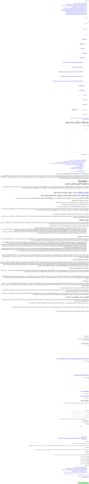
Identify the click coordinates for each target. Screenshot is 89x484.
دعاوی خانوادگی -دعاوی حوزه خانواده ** (76, 167)
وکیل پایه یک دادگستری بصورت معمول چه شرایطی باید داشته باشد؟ (74, 161)
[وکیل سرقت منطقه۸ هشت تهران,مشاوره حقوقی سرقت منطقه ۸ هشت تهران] (83, 356)
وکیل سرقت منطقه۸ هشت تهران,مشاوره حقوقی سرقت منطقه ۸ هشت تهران (73, 358)
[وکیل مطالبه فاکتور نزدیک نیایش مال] (79, 372)
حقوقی (37, 175)
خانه (86, 34)
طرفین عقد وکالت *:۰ (81, 165)
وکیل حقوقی (82, 48)
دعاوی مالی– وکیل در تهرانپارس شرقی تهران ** (75, 168)
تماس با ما (85, 99)
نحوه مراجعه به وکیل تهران (78, 166)
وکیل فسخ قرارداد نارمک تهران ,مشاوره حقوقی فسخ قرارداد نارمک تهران (74, 9)
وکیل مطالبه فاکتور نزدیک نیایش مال (81, 375)
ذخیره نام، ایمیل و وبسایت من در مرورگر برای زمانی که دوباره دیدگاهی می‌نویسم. (73, 418)
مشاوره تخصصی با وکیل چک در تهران (80, 3)
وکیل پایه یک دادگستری (83, 192)
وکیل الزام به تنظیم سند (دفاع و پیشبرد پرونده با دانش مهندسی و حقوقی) (70, 71)
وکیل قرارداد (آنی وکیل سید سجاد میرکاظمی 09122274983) (72, 62)
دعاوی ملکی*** (80, 170)
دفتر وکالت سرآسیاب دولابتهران (83, 338)
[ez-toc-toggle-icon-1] (68, 157)
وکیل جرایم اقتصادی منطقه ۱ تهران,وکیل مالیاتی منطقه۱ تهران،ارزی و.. (74, 10)
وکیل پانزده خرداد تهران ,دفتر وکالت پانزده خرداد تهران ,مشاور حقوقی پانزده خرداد (72, 438)
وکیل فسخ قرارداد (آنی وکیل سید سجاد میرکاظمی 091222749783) (71, 76)
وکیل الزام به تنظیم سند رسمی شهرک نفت (79, 6)
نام (88, 412)
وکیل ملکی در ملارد (85, 391)
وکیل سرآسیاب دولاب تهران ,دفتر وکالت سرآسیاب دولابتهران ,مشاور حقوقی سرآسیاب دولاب (70, 162)
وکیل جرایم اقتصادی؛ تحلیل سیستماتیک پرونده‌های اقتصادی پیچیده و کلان (74, 5)
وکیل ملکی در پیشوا (85, 396)
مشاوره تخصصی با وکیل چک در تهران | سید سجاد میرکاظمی (76, 4)
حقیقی (33, 175)
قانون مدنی (68, 216)
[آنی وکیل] (87, 23)
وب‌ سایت (87, 416)
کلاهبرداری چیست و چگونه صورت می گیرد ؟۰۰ (77, 171)
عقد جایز (82, 216)
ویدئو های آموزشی (81, 85)
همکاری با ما (84, 104)
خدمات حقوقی (84, 39)
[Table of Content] (68, 156)
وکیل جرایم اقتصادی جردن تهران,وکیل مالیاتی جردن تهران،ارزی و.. (75, 472)
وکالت (26, 175)
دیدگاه (87, 410)
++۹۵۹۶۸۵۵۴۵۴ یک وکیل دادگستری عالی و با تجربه (78, 160)
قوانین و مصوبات (81, 90)
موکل (53, 216)
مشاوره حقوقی (81, 43)
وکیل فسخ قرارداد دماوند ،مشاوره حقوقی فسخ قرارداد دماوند (76, 14)
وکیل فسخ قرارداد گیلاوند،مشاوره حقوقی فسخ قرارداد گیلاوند (76, 11)
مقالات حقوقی (82, 57)
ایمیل (87, 414)
